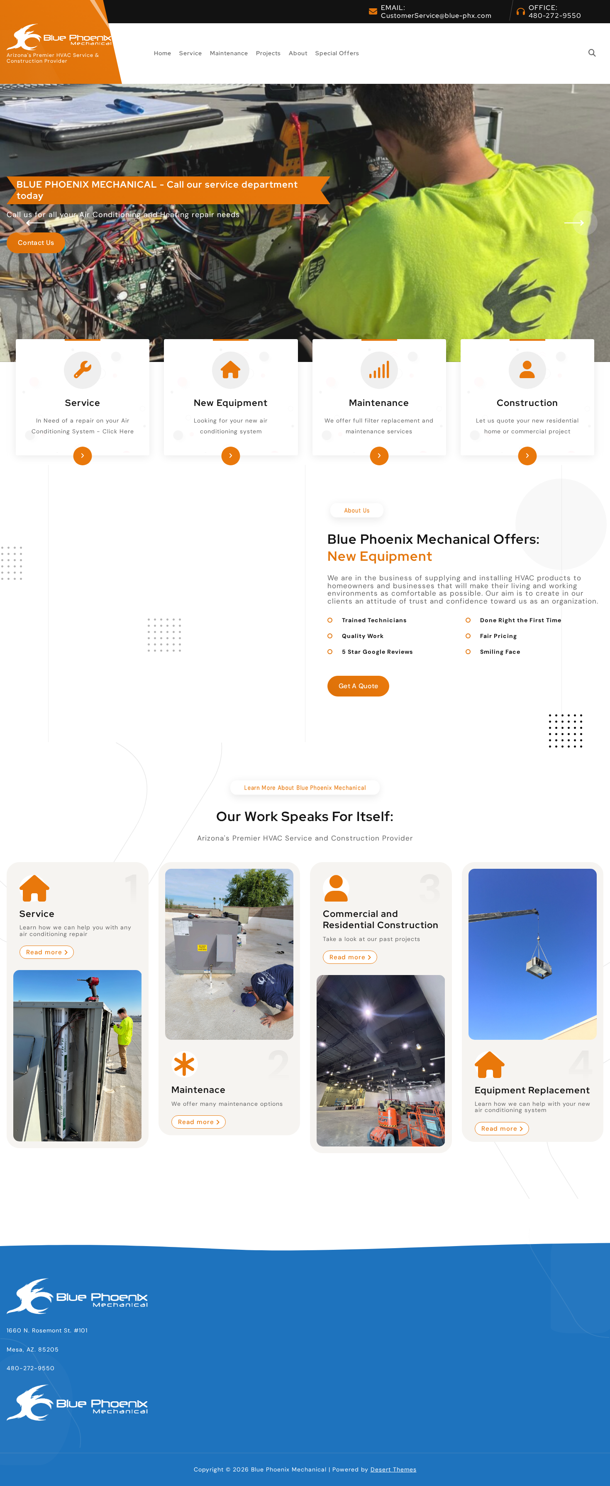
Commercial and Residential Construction (381, 919)
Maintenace (198, 1090)
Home (162, 53)
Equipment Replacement (532, 1090)
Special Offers (337, 53)
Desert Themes (394, 1469)
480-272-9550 (555, 16)
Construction (527, 403)
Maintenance (229, 53)
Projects (268, 53)
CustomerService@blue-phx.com (436, 16)
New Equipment (231, 403)
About (298, 53)
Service (190, 53)
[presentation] (24, 222)
